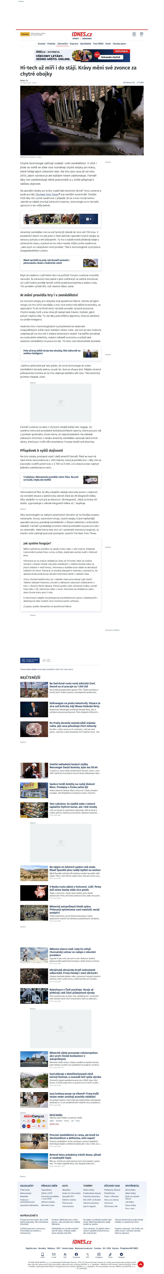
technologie (41, 669)
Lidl (72, 1121)
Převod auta (67, 1203)
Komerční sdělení (112, 630)
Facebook (76, 1257)
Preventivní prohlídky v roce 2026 (50, 1197)
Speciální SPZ (68, 1196)
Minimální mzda (47, 1205)
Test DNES (98, 43)
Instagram (98, 1257)
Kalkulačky (27, 1185)
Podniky (51, 43)
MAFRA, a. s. (45, 1262)
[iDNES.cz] (82, 34)
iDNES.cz (82, 1242)
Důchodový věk (110, 1206)
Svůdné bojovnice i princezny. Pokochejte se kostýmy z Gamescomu (32, 1230)
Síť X (87, 1257)
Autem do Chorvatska (71, 1193)
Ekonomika (87, 39)
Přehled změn (49, 1185)
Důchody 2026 (112, 1185)
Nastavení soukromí (84, 1248)
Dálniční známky (48, 1202)
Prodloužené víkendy (92, 1193)
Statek (33, 669)
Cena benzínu (68, 1206)
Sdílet (141, 82)
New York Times (62, 669)
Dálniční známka (69, 1200)
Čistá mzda (25, 1190)
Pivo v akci (129, 1208)
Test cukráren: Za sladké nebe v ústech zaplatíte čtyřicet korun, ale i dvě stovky (96, 1230)
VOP (58, 1248)
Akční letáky (56, 1115)
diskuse (32, 660)
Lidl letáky (129, 1202)
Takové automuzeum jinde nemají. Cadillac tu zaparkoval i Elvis (129, 1221)
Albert (52, 1121)
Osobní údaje (67, 1248)
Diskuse (130, 82)
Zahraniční (62, 43)
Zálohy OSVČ (46, 1193)
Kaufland (59, 1121)
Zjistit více (54, 1124)
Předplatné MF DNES (129, 1248)
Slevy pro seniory (111, 1200)
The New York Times (46, 194)
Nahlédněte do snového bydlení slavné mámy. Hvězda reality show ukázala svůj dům (65, 1230)
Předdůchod (109, 1193)
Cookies (97, 1248)
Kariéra (115, 1248)
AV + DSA (107, 1248)
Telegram (121, 1257)
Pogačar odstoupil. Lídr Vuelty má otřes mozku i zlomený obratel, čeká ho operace (129, 1230)
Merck (70, 669)
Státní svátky (88, 1190)
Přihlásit (134, 35)
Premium (25, 34)
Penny (66, 1121)
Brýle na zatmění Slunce (132, 1197)
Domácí (41, 43)
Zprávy (76, 39)
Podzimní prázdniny (91, 1196)
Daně (108, 43)
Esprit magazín (89, 1206)
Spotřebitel (85, 43)
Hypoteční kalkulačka (29, 1205)
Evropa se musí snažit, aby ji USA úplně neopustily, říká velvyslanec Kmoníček (34, 1222)
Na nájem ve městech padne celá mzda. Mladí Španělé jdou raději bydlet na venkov (97, 1222)
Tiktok (110, 1257)
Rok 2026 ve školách (92, 1200)
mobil (42, 1257)
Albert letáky (130, 1193)
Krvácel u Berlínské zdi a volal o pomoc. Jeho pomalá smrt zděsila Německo (66, 1222)
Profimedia (65, 1262)
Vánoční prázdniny (91, 1203)
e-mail (54, 1257)
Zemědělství (50, 669)
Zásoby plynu (119, 43)
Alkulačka (66, 1190)
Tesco (78, 1121)
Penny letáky (130, 1205)
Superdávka (46, 1190)
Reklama (51, 1248)
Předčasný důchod (112, 1190)
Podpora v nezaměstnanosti (27, 1201)
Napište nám (31, 1248)
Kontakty (42, 1248)
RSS (65, 1257)
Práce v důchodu (111, 1196)
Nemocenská (25, 1193)
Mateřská (24, 1196)
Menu (141, 35)
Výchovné (108, 1203)
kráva (28, 669)
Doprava (74, 43)
